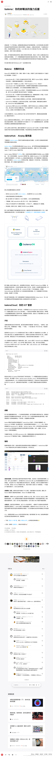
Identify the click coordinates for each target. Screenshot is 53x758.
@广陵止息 (12, 530)
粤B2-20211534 (49, 755)
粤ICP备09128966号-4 (42, 755)
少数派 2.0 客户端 (12, 520)
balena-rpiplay (14, 140)
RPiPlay (20, 154)
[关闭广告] (38, 557)
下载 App (32, 754)
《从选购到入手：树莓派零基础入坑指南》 (35, 212)
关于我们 (46, 754)
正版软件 (14, 524)
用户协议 (50, 754)
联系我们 (37, 754)
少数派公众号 (24, 520)
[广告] (26, 559)
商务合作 (41, 754)
